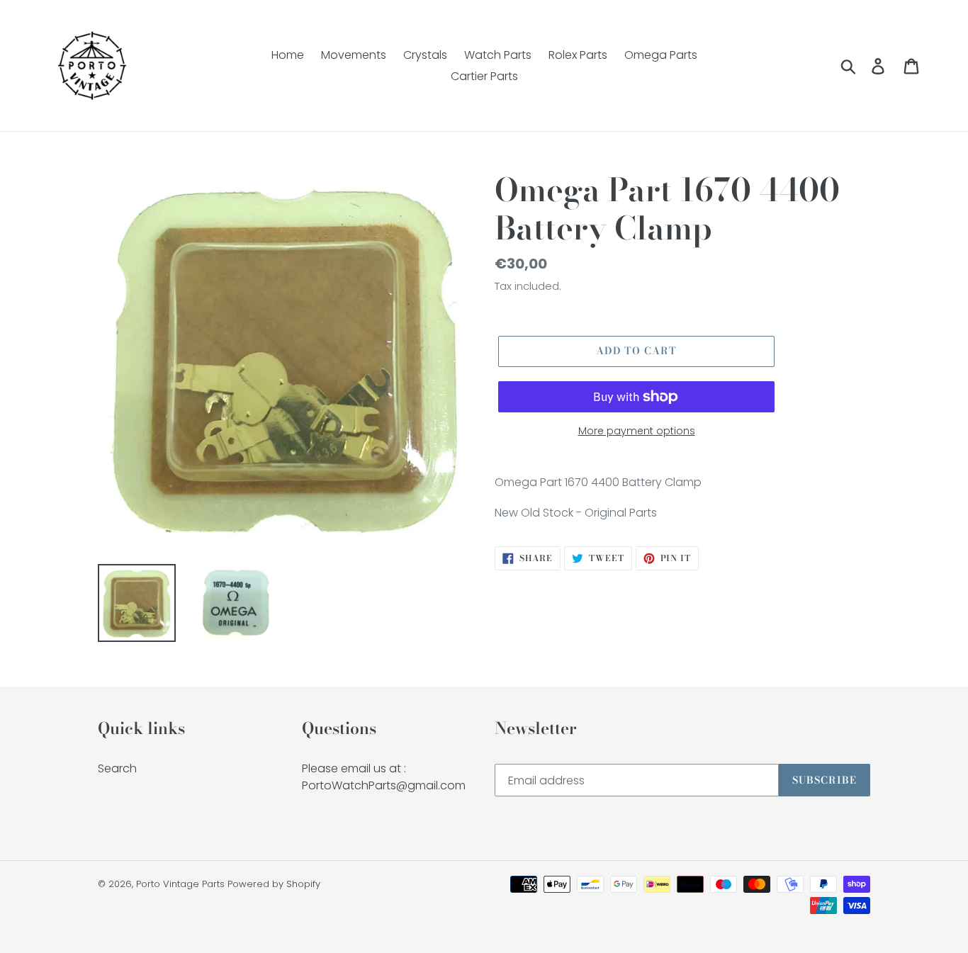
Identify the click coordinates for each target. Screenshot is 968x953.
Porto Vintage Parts (180, 884)
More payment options (636, 431)
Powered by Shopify (273, 884)
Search (117, 768)
